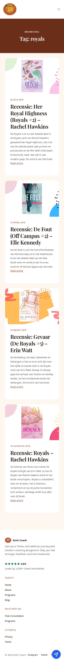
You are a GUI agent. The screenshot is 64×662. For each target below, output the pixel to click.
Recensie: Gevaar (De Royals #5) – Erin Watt (30, 343)
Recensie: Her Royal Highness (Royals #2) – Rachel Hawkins (29, 116)
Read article (16, 163)
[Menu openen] (59, 9)
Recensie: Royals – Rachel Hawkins (31, 456)
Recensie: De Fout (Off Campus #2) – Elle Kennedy (31, 236)
